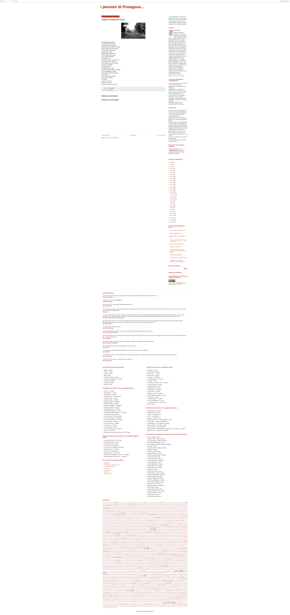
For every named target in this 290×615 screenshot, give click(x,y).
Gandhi (162, 539)
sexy (119, 589)
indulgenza (117, 547)
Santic (166, 584)
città (150, 520)
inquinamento (164, 547)
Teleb (185, 596)
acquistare (140, 502)
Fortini (161, 538)
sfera (127, 589)
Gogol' (144, 542)
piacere (161, 569)
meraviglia (128, 557)
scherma (179, 586)
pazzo (123, 567)
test (154, 598)
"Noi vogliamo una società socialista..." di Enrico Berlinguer (177, 261)
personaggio (128, 569)
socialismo (156, 590)
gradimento (176, 542)
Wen (144, 606)
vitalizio (159, 604)
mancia (148, 554)
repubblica (147, 580)
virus (156, 604)
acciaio (124, 502)
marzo (171, 211)
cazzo (168, 518)
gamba (158, 539)
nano (158, 560)
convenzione (105, 524)
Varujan (134, 603)
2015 (171, 184)
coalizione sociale (178, 520)
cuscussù (135, 526)
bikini (173, 513)
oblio (122, 563)
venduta (159, 603)
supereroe (164, 595)
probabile (174, 574)
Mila (185, 557)
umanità (144, 601)
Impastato (157, 545)
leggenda (125, 551)
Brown (177, 514)
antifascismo (183, 505)
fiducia (113, 538)
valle (122, 603)
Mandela (159, 554)
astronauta (144, 508)
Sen (176, 587)
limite (175, 551)
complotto (168, 521)
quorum (160, 577)
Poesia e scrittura (108, 473)
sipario (139, 590)
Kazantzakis (115, 550)
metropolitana (175, 557)
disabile (157, 529)
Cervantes (104, 520)
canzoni (157, 517)
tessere (150, 598)
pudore (105, 577)
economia (105, 532)
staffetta (130, 593)
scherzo (184, 586)
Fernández (166, 536)
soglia (182, 590)
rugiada (184, 583)
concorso (121, 523)
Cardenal (185, 517)
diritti (151, 529)
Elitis (175, 532)
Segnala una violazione (175, 272)
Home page (133, 135)
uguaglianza (133, 601)
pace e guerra (160, 565)
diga (112, 529)
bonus (134, 514)
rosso (154, 583)
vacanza (184, 601)
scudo (141, 587)
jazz (163, 548)
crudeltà (115, 526)
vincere (135, 604)
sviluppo (185, 595)
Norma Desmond (153, 561)
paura (114, 567)
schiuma (113, 587)
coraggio (118, 524)
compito (163, 521)
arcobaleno (134, 507)
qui (181, 139)
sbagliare (108, 586)
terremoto (136, 598)
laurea (185, 550)
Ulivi (137, 601)
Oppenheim (164, 563)
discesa (161, 529)
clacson (163, 520)
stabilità (121, 593)
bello (117, 513)
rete (185, 580)
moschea (121, 560)
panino (113, 566)
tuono (181, 599)
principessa (164, 574)
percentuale (179, 567)
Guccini (130, 544)
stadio (126, 593)
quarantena (144, 577)
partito (150, 566)
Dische (165, 529)
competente (158, 521)
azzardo (141, 510)
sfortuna (148, 589)
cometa (137, 521)
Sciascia (122, 587)
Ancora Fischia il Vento (109, 466)
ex (138, 535)
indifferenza (111, 547)
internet (131, 548)
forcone (149, 538)
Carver (108, 90)
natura (176, 560)
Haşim (172, 544)
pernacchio (123, 569)
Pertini (133, 569)
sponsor (185, 592)
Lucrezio (150, 553)
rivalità (112, 583)
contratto (184, 523)
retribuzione (105, 581)
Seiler (163, 587)
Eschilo (175, 533)
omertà (151, 563)
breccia (165, 514)
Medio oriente (177, 556)
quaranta (138, 577)
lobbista (122, 553)
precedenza (119, 574)
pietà (186, 569)
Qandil (129, 577)
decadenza (130, 527)
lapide (169, 550)
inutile (136, 548)
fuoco (125, 539)
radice (104, 578)
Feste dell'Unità (184, 536)
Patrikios (109, 567)
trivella (165, 599)
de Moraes (117, 527)
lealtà (113, 551)
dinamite (134, 529)
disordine (179, 529)
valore (126, 603)
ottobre (171, 196)
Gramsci (185, 542)
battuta (164, 511)
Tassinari (165, 596)
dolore (129, 530)
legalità (117, 551)
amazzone (184, 504)
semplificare (172, 587)
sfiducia (134, 589)
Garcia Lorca (173, 539)
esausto (171, 533)
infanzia (122, 547)
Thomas (161, 598)
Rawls (159, 578)
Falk (148, 535)
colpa (126, 521)
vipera (152, 604)
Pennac (150, 567)
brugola (181, 514)
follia (141, 538)
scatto (151, 586)
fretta (186, 538)
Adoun (165, 502)
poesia (171, 571)
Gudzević (135, 544)
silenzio (105, 590)
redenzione (177, 578)
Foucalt (169, 538)
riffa (133, 581)
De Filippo (165, 526)
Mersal (150, 557)
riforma (144, 581)
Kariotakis (184, 548)
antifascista (105, 507)
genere (120, 541)
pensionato (160, 567)
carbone (181, 517)
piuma (155, 571)
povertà (104, 574)
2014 (171, 186)
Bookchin (142, 514)
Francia (178, 538)
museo (143, 560)
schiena (108, 587)
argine (152, 507)
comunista (106, 523)
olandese (138, 563)
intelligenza (112, 548)
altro (171, 504)
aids (113, 504)
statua (147, 593)
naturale (181, 560)
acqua (134, 502)
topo (185, 598)
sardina (181, 584)
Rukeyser (104, 584)
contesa (173, 523)
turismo (115, 601)
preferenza (125, 574)
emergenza (184, 532)
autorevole (110, 510)
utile (180, 601)
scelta (164, 586)
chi (115, 520)
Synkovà (125, 596)
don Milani (138, 530)
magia (115, 554)
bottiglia (157, 514)
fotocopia (165, 538)
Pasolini (163, 566)
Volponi (185, 604)
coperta (110, 524)
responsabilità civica (165, 580)
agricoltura (104, 504)
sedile (150, 587)
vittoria (168, 604)
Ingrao (145, 547)
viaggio (118, 604)
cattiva (150, 518)
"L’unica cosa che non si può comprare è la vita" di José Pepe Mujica (177, 251)
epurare (130, 533)
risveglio (176, 581)
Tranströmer (138, 599)
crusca (120, 526)
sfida (131, 589)
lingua (179, 551)
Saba (122, 584)
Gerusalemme (136, 541)
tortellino (104, 599)
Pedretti (138, 567)
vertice (109, 604)
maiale (124, 554)
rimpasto (153, 581)
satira (104, 586)
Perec (108, 569)
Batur (168, 511)
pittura (151, 571)
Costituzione (162, 524)
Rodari (133, 583)
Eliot (172, 532)
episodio (126, 533)
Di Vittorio (184, 527)
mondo (151, 559)
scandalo (128, 586)
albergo (140, 504)
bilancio (176, 513)
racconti (179, 577)
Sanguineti (159, 584)
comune (180, 521)
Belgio (109, 513)
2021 (171, 172)
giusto (117, 542)
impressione (169, 545)
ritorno (185, 581)
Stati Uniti (142, 593)
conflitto (135, 523)
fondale (145, 538)
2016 (171, 182)
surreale (180, 595)
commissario (147, 521)
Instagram (176, 153)
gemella (116, 541)
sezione (123, 589)
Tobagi (166, 598)
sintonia (135, 590)
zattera (180, 606)
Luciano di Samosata (143, 553)
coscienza (147, 524)
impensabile (163, 545)
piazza (174, 569)
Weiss (141, 606)
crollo (112, 526)
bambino (109, 511)
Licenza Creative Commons (175, 284)
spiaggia (171, 592)
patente (104, 567)
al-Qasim (130, 504)
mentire (123, 557)
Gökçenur (148, 542)
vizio (171, 604)
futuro (135, 539)
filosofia (123, 538)
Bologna (120, 514)
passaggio (174, 566)
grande (106, 544)
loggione (130, 553)
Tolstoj (181, 598)
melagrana (109, 557)
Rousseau (162, 583)
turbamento (105, 601)
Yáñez (156, 606)
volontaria (180, 604)
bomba (126, 514)
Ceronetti (184, 518)
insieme (184, 547)
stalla (134, 593)
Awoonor (132, 510)
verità (185, 603)
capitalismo (167, 517)
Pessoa (143, 569)
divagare (107, 530)
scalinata (123, 586)
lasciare (172, 550)
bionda (185, 513)
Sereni (109, 589)
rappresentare (144, 578)
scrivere (136, 587)
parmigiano (138, 566)
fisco (128, 538)
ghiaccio (141, 541)
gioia (162, 541)
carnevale (109, 518)
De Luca (184, 526)
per (174, 567)
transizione (133, 599)
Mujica (131, 560)
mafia (186, 553)
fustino (131, 539)
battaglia (159, 511)
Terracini (131, 598)
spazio (139, 592)
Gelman (109, 541)
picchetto (179, 569)
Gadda (144, 539)
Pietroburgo (109, 571)
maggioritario (110, 554)
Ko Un (125, 550)
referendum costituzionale (108, 580)
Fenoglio (146, 536)
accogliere (129, 502)
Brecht (169, 514)
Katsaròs (104, 550)
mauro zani (106, 468)
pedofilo (133, 567)
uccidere (127, 601)
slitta (147, 590)
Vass (138, 603)
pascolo (158, 566)
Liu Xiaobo (113, 553)
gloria (129, 542)
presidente (145, 574)
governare (165, 542)
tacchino (146, 596)
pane (104, 566)
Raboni (174, 577)
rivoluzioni (122, 583)
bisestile (107, 514)
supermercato (169, 595)
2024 (171, 166)
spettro (164, 592)
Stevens (167, 593)
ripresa (162, 581)
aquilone (120, 507)
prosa (141, 576)
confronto (140, 523)
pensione (165, 567)
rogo (137, 583)
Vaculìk (115, 603)
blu (111, 514)
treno (156, 599)
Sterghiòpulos (161, 593)
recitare (172, 578)
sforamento (144, 589)
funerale (120, 539)
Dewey (172, 527)
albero (144, 504)
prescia (135, 574)
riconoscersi (129, 581)
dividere (111, 530)
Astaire (139, 508)
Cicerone (128, 520)
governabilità (159, 542)
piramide (136, 571)
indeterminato (105, 547)
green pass (120, 544)
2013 (171, 188)
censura (175, 518)
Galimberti (153, 539)
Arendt (143, 507)
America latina (112, 505)
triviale (169, 599)
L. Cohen (142, 550)
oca (125, 563)
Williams (152, 606)
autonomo (104, 510)
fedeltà (132, 536)
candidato (138, 517)
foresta (153, 538)
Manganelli (169, 554)
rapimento (139, 578)
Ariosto (156, 507)
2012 (171, 191)
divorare (116, 530)
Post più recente (106, 135)
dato (152, 526)
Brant (161, 514)
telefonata (104, 598)
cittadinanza (154, 520)
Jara (159, 548)
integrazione (105, 548)
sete (113, 589)
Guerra (140, 544)
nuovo (109, 563)
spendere (154, 592)
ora (185, 563)
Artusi (182, 507)
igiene (128, 545)
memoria (115, 557)
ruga (181, 583)
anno (160, 505)
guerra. (153, 544)
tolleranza (176, 598)
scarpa (138, 586)
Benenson (129, 513)
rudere (177, 583)
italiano (151, 548)
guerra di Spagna (147, 544)
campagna (114, 517)
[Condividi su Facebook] (112, 88)
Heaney (180, 544)
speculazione (149, 592)
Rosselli (146, 583)
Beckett (180, 511)
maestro (181, 553)
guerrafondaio (158, 544)
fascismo (104, 536)
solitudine (112, 592)
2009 (171, 222)
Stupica (131, 595)
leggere (129, 551)
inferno (132, 547)
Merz (154, 557)
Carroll (114, 518)
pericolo (112, 569)
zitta (107, 607)
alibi (151, 504)
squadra (117, 593)
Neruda (116, 561)
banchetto (123, 511)
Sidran (178, 589)
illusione (142, 545)
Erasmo (139, 533)
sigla (186, 589)
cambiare (104, 517)
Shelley (160, 589)
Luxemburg (158, 553)
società (167, 590)
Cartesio (118, 518)
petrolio (152, 569)
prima (154, 574)
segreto (158, 587)
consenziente (157, 523)
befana (185, 511)
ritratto (104, 583)
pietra (105, 571)
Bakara (165, 510)
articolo (174, 507)
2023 (171, 168)
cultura (129, 526)
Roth (157, 583)
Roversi (167, 583)
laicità (156, 550)
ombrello (146, 563)
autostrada (115, 510)
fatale (111, 536)
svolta (106, 596)
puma (116, 577)
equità (135, 533)
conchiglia (116, 523)
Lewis (155, 551)
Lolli (134, 553)
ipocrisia (139, 548)
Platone (166, 571)
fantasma (172, 535)
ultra (141, 601)
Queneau (155, 577)
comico (142, 521)
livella (119, 553)
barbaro (137, 511)
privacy (169, 574)
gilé (155, 541)
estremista (111, 535)
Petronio (157, 569)
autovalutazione (122, 510)
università (162, 601)
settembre (172, 199)
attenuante (160, 508)
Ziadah (185, 606)
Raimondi (130, 578)
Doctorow (121, 530)
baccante (150, 510)
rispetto (172, 581)
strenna (122, 595)
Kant (179, 548)
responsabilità (156, 580)
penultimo (170, 567)
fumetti (116, 539)
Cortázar (135, 524)
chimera (119, 520)
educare (116, 532)
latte (181, 550)
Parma (132, 566)
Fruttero (108, 539)
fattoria (115, 536)
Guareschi (125, 544)
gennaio (172, 215)
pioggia (127, 571)
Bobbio (115, 514)
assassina (118, 508)
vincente (130, 604)
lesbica (138, 551)
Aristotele (161, 507)
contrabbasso (178, 523)
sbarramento (113, 586)
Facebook (171, 153)
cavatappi (155, 518)
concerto (110, 523)
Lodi (126, 553)
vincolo (139, 604)
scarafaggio (133, 586)
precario (114, 574)
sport (105, 593)
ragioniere (125, 578)
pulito (113, 577)
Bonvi (138, 514)
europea (134, 535)
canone (142, 517)
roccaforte (128, 583)
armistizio (169, 507)
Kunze (138, 550)
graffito (180, 542)
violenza (147, 604)
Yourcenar (161, 606)
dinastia (138, 529)
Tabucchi (141, 596)
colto (134, 521)
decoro (135, 527)
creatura (180, 524)
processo (179, 574)
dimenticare (129, 529)
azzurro (145, 510)
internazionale (125, 548)
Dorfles (158, 530)
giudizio (104, 542)
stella (151, 593)
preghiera (130, 574)
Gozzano (170, 542)
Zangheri (171, 606)
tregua (152, 599)
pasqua (169, 566)
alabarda (135, 504)
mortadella (112, 560)
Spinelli (176, 592)
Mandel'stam (153, 554)
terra (127, 598)
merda (137, 557)
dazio (155, 526)
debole (125, 527)
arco (130, 507)
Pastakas (184, 566)
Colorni (122, 521)
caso (134, 518)
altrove (175, 504)
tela (181, 596)
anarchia (140, 505)
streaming (114, 595)
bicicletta (168, 513)
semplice (166, 587)
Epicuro (122, 533)
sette (116, 589)
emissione (104, 533)
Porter (159, 572)
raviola (155, 578)
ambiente (105, 505)
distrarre (184, 529)
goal (132, 542)
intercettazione (118, 548)
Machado (173, 553)
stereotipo (155, 593)
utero (177, 601)
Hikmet (104, 545)
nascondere (163, 560)
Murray (139, 560)
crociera (107, 526)
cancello (133, 517)
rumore (109, 584)
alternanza (167, 504)
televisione (114, 598)
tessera (146, 598)
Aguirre (109, 504)
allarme (155, 504)
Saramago (175, 584)
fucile (113, 539)
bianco (159, 513)
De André (159, 526)
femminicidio (141, 536)
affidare (169, 502)
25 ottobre (109, 502)
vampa (130, 603)
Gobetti (139, 542)
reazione (168, 578)
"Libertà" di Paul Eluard (175, 246)
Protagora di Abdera (163, 576)
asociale (113, 508)
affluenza (173, 502)
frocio (105, 539)
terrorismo (141, 598)
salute (140, 584)
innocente (153, 547)
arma (165, 507)
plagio (162, 571)
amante (179, 504)
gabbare (140, 539)
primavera (159, 574)
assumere (135, 508)
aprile (171, 209)
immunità (151, 545)
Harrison (167, 544)
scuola (144, 587)
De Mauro (111, 527)
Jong (171, 548)
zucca (111, 607)
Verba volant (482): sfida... (176, 254)
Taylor (173, 596)
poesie (111, 90)
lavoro (104, 551)
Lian (159, 551)
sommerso (117, 592)
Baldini (170, 510)
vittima (164, 604)
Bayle (176, 511)
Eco (185, 530)
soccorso (151, 590)
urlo (174, 601)
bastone (155, 511)
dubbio (168, 530)
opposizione (176, 563)
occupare (129, 563)
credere (184, 524)
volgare (175, 604)
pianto (171, 569)
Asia (105, 508)
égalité (129, 532)
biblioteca (164, 513)
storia (181, 593)
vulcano (123, 606)
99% (114, 502)
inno (149, 547)
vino (143, 604)
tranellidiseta (107, 472)
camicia (109, 517)
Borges (151, 514)
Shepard (165, 589)
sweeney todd (112, 596)
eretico (146, 533)
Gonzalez (153, 542)
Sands (154, 584)
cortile (143, 524)
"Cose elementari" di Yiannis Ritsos (178, 257)
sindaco (123, 590)
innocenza (158, 547)
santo (170, 584)
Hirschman (110, 545)
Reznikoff (110, 581)
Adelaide (145, 502)
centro (180, 518)
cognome (105, 521)
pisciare (147, 571)
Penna (146, 567)
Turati (185, 599)
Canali (129, 517)
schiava (104, 587)
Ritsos (107, 583)
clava (172, 520)
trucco (173, 599)
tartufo (160, 596)
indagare (179, 545)
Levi (151, 551)
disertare (170, 529)
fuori (128, 539)
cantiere (147, 517)
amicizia (123, 505)
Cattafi (146, 518)
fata (108, 536)
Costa (152, 524)
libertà (162, 551)
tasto (169, 596)
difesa (104, 529)
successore (149, 595)
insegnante (175, 547)
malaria (133, 554)
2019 (171, 176)
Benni (133, 513)
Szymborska (135, 596)
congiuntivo (145, 523)
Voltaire (110, 606)
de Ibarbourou (178, 526)
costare (156, 524)
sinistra (128, 590)
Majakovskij (128, 554)
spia (168, 592)
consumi (168, 523)
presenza (140, 574)
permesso (117, 569)
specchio (143, 592)
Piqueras (131, 571)
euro (125, 535)
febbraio (172, 213)
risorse (166, 581)
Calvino (183, 516)
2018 (171, 178)
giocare (158, 541)
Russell (113, 584)
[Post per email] (105, 88)
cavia (165, 518)
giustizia (112, 542)
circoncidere (145, 520)
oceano (133, 563)
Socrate (173, 590)
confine (131, 523)
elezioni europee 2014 (155, 532)
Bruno (185, 514)
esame (167, 533)
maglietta (119, 554)
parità (128, 566)
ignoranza (133, 545)
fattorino (119, 536)
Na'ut (155, 560)
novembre (172, 194)
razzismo (163, 578)
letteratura (147, 551)
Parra (146, 566)
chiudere (124, 520)
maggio (172, 207)
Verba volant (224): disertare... (177, 244)
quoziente (165, 577)
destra (168, 527)
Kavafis (109, 550)
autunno (127, 510)
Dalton (143, 526)
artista (178, 507)
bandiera (128, 511)
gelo (112, 541)
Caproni (176, 517)
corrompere (129, 524)
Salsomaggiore (131, 584)
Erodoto (150, 533)
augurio (172, 508)
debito (121, 527)
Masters (128, 556)
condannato (126, 523)
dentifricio (158, 527)
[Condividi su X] (110, 88)
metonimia (170, 557)
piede (183, 569)
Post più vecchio (161, 135)
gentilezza (125, 541)
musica (147, 560)
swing (121, 596)
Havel (176, 544)
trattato (148, 599)
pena (143, 567)
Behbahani (104, 513)
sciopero (127, 587)
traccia (117, 599)
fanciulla (163, 535)
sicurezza (174, 589)
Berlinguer (143, 513)
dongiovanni (143, 530)
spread (113, 593)
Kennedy (120, 550)
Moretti (104, 560)
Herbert (184, 544)
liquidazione (105, 553)
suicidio (159, 595)
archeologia (126, 507)
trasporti (144, 599)
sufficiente (154, 595)
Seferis (153, 587)
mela (105, 557)
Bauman (172, 511)
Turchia (110, 601)
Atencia (149, 508)
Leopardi (134, 551)
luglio (171, 203)
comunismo (185, 521)
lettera (143, 551)
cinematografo (134, 520)
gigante (151, 541)
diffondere (108, 529)
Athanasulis (154, 508)
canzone (151, 517)
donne (152, 530)
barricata (141, 511)
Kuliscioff (133, 550)
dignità (116, 529)
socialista (162, 590)
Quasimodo (150, 577)
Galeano (148, 539)
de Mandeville (105, 527)
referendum (183, 578)
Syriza (130, 596)
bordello (146, 514)
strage (105, 595)
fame (155, 535)
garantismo (167, 539)
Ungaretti (149, 601)
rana (135, 578)
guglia (164, 544)
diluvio (120, 529)
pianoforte (166, 569)
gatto (178, 539)
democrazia (151, 527)
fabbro (141, 535)
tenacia (123, 598)
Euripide (120, 535)
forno (157, 538)
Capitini (172, 517)
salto (137, 584)
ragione (121, 578)
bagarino (161, 510)
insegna (169, 547)
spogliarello (181, 592)
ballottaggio (184, 510)
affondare (179, 502)
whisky (148, 606)
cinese (140, 520)
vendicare (155, 603)
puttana (124, 577)
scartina (142, 586)
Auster (185, 508)
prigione (150, 574)
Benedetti (122, 513)
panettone (108, 566)
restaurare (175, 580)
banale (119, 511)
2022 (171, 170)
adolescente (154, 502)
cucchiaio (125, 526)
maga (105, 554)
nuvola (113, 563)
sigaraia (182, 589)
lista (109, 553)
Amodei (127, 505)
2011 (171, 218)
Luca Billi (177, 30)
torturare (108, 599)
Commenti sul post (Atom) (112, 137)
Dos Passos (163, 530)
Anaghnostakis (134, 505)
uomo (166, 601)
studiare (127, 595)
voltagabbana (105, 606)
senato (180, 587)
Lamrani (159, 550)
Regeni (117, 580)
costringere (170, 524)
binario (181, 513)
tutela (123, 601)
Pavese (118, 567)
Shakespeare (155, 589)
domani (133, 530)
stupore (140, 595)
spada (135, 592)
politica (185, 571)
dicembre (172, 192)
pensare (155, 567)
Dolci (125, 530)
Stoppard (176, 593)
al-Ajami (120, 504)
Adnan (149, 502)
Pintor (123, 571)
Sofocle (178, 590)
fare (181, 535)
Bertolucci (155, 513)
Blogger (152, 611)
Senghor (184, 587)
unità (158, 601)
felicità (136, 536)
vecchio (142, 603)
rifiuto (141, 581)
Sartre (185, 584)
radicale (184, 577)
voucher (118, 606)
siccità (169, 589)
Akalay (116, 504)
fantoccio (177, 535)
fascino (185, 535)
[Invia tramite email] (107, 88)
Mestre (165, 557)
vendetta (149, 603)
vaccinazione (105, 603)
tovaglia (113, 599)
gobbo (136, 542)
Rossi (150, 583)
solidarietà (106, 592)
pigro (119, 571)
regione (121, 580)
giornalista (166, 541)
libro (167, 551)
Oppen (159, 563)
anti (174, 505)
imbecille (146, 545)
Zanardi (166, 606)
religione (137, 580)
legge (121, 551)
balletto (179, 510)
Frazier (182, 538)
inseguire (180, 547)
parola (142, 566)
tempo (119, 598)
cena (172, 518)
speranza (159, 592)
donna (148, 530)
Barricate (146, 511)
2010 (171, 220)
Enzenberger (115, 533)
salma (126, 584)
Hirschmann (115, 545)
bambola (114, 511)
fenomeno (151, 536)
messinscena (159, 557)
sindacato (118, 590)
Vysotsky (128, 606)
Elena (142, 532)
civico (159, 520)
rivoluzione (117, 583)
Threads (182, 152)
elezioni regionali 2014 (166, 532)
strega (119, 595)
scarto (147, 586)
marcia (185, 554)
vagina (119, 603)
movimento (127, 560)
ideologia (120, 545)
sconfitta (131, 587)
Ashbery (185, 507)
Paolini (117, 566)
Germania (130, 541)
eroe (154, 533)
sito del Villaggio (180, 104)
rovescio (173, 583)
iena (125, 545)
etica (115, 535)
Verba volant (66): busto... (176, 233)
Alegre (148, 504)
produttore (184, 574)
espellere (180, 533)
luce (137, 553)
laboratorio (151, 550)
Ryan (118, 584)
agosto (171, 201)
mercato (132, 557)
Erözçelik (162, 533)
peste (149, 569)
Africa (183, 502)
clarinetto (168, 520)
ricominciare (123, 581)
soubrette (130, 592)
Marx (107, 556)
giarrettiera (147, 541)
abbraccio (120, 502)
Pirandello (142, 571)
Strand (109, 595)
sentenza (104, 589)
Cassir (138, 518)
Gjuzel (125, 542)
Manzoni (176, 554)
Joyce (175, 548)
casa (131, 518)
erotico (158, 533)
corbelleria (124, 524)
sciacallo (117, 587)
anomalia (164, 505)
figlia (116, 538)
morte (116, 560)
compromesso (174, 521)
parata (121, 566)
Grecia (114, 544)
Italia (144, 548)
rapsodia (150, 578)
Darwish (147, 526)
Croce (104, 526)
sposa (109, 593)
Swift (117, 596)
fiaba (105, 538)
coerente (185, 520)
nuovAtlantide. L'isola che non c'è (112, 464)
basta (151, 511)
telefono (109, 598)
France (174, 538)
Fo (131, 538)
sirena (143, 590)
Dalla (139, 526)
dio (142, 529)
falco (145, 535)
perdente (184, 567)
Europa (128, 535)
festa (178, 536)
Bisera (104, 514)
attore (165, 508)
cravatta (175, 524)
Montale (167, 559)
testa (158, 598)
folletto (138, 538)
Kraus (128, 550)
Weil (137, 606)
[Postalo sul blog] (109, 88)
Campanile (119, 517)
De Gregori (172, 526)
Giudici (184, 541)
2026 (171, 162)
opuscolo (181, 563)
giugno (171, 205)
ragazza (111, 578)
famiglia (158, 535)
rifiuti (137, 581)
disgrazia (175, 529)
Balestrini (174, 510)
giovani (171, 541)
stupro (144, 595)
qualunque (133, 577)
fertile (171, 536)
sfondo (139, 589)
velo (146, 603)
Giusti (108, 542)
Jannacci (155, 548)
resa (151, 580)
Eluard (179, 532)
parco (125, 566)
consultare (163, 523)
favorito (123, 536)
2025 (171, 164)
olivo (142, 563)
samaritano (150, 584)
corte (139, 524)
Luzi (164, 553)
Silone (109, 590)
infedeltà (128, 547)
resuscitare (181, 580)
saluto (145, 584)
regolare (126, 580)
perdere (104, 569)
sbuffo (119, 586)
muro (135, 560)
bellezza (113, 513)
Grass (110, 544)
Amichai (118, 505)
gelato (186, 539)
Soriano (126, 592)
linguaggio (184, 551)
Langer (164, 550)
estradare (105, 535)
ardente (139, 507)
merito (147, 557)
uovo (171, 601)
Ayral (137, 510)
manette (164, 554)
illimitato (137, 545)
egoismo (133, 532)
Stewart (172, 593)
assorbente (129, 508)
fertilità (174, 536)
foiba (134, 538)
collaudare (115, 521)
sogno (186, 590)
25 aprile (104, 502)
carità (105, 518)
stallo (137, 593)
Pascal (154, 566)
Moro (108, 560)
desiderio (163, 527)
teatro (177, 596)
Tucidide (177, 599)
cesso (112, 520)
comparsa (153, 521)
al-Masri (125, 504)
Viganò (126, 604)
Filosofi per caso (108, 470)
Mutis (152, 560)
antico (177, 505)
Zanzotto (176, 606)
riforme (148, 581)
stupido (135, 595)
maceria (168, 553)
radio (107, 578)
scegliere (159, 586)
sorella (122, 592)
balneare (104, 511)
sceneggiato (168, 586)
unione (154, 601)
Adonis (160, 502)
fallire (151, 535)
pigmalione (115, 571)
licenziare (171, 551)
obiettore (117, 563)
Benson (137, 513)
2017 (171, 180)
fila (119, 538)
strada (186, 593)
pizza (159, 571)
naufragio (185, 560)
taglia (151, 596)
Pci (126, 567)
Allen (159, 504)
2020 (171, 174)
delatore (139, 527)
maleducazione (142, 554)
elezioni (146, 532)
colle (119, 521)
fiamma (108, 538)
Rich (118, 581)
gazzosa (182, 539)
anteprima (170, 505)
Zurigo (115, 607)
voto (115, 606)
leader (109, 551)
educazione (122, 532)
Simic (113, 590)
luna (154, 553)
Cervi (109, 520)
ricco (115, 581)
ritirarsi (181, 581)
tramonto (127, 599)
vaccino (110, 603)
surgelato (175, 595)
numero (105, 563)
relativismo (131, 580)
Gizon (121, 542)
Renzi (142, 580)
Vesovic (113, 604)
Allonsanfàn (107, 463)
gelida (105, 541)
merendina (142, 557)
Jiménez (166, 548)
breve (173, 514)
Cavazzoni (160, 518)
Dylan (178, 530)
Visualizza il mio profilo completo (176, 75)
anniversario (155, 505)
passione (179, 566)
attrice (168, 508)
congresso (151, 523)
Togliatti (170, 598)
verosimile (104, 604)
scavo (155, 586)
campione (124, 517)
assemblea (124, 508)
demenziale (145, 527)
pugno (109, 577)
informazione (138, 547)
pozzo (110, 574)
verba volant (167, 603)
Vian (122, 604)
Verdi (177, 603)
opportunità (170, 563)
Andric (145, 505)
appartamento (110, 507)
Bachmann (156, 510)
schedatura (174, 586)
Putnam (120, 577)
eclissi (182, 530)
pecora (129, 567)
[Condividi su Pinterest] (113, 88)
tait (157, 596)
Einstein (137, 532)
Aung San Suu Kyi (178, 508)
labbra (146, 550)
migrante (181, 557)
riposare (158, 581)
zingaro (104, 607)
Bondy (130, 514)
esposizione (185, 533)
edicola (111, 532)
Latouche (177, 550)
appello (116, 507)
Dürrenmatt (173, 530)
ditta (103, 530)
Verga (181, 603)
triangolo (160, 599)
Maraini (180, 554)
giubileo (180, 541)
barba (133, 511)
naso (168, 560)
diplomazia (146, 529)
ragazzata (116, 578)
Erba (143, 533)
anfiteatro (149, 505)
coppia (114, 524)
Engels (109, 533)
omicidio (155, 563)
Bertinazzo (149, 513)
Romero (141, 583)
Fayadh (128, 536)
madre (177, 553)
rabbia (170, 577)
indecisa (184, 545)
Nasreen (171, 560)
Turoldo (119, 601)
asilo (109, 508)
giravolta (175, 541)
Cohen (110, 521)
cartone (122, 518)
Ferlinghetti (156, 536)
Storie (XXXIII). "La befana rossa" (178, 230)
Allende (162, 504)
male (137, 554)
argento (147, 507)
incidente (175, 545)
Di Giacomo (178, 527)
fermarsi (161, 536)
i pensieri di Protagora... (122, 7)
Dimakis (123, 529)
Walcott (133, 606)
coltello (130, 521)
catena (142, 518)
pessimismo (138, 569)
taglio (154, 596)
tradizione (122, 599)
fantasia (167, 535)
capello (162, 517)
